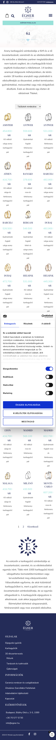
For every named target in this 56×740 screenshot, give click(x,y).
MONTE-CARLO (48, 485)
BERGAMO (29, 222)
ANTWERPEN (30, 125)
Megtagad (28, 421)
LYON (8, 430)
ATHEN (7, 173)
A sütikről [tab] (46, 323)
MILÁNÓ (28, 483)
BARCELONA (10, 222)
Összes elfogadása (27, 405)
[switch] (49, 377)
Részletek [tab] (28, 323)
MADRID (28, 430)
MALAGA (8, 483)
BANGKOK (28, 173)
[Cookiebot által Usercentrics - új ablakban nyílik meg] (41, 316)
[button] (50, 15)
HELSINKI (28, 275)
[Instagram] (7, 2)
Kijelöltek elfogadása (28, 413)
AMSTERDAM (10, 125)
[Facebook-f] (4, 2)
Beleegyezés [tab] (10, 323)
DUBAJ (48, 222)
